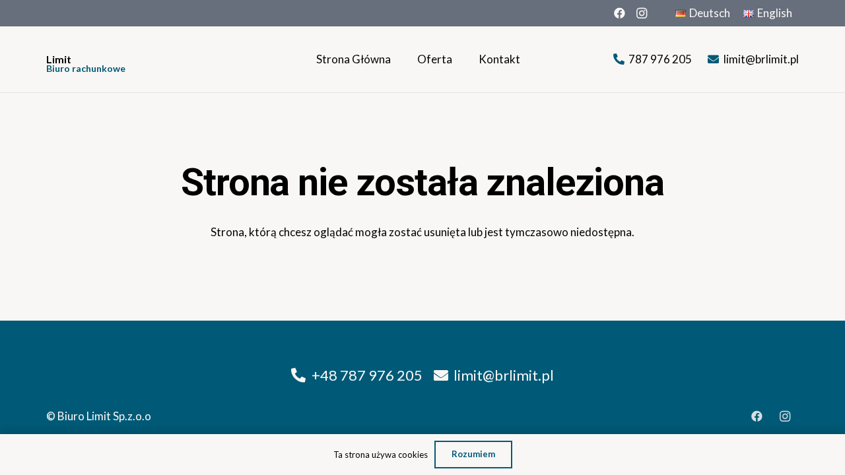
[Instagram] (641, 13)
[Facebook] (619, 13)
